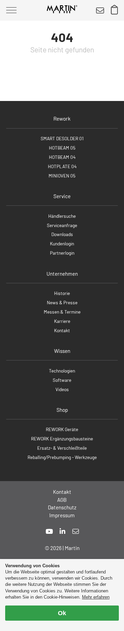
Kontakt (62, 330)
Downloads (62, 234)
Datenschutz (62, 507)
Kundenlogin (62, 243)
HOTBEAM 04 (62, 157)
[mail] (75, 531)
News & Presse (62, 302)
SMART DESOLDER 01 (62, 138)
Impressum (62, 515)
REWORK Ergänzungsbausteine (62, 438)
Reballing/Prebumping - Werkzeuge (62, 457)
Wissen (62, 351)
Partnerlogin (62, 253)
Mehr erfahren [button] (96, 597)
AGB (62, 500)
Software (62, 380)
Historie (62, 293)
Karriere (62, 321)
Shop (62, 410)
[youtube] (49, 531)
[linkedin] (62, 531)
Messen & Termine (62, 312)
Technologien (62, 371)
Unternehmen (62, 274)
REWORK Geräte (62, 429)
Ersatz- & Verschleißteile (62, 448)
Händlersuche (62, 216)
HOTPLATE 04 (62, 166)
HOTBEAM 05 (62, 148)
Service (62, 196)
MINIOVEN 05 (62, 176)
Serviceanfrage (62, 225)
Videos (62, 389)
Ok (62, 613)
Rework (62, 118)
